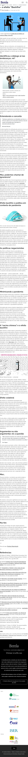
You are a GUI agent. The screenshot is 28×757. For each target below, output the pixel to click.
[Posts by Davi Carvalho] (1, 10)
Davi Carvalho (5, 10)
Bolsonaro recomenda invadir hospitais (12, 578)
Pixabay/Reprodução (12, 546)
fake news (11, 342)
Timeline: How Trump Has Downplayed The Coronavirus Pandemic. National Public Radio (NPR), (13, 563)
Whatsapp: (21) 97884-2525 (14, 653)
